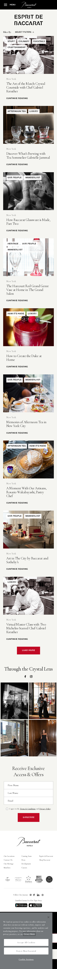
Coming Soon (27, 856)
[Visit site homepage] (28, 5)
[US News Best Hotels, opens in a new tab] (39, 879)
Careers (24, 868)
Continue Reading (17, 98)
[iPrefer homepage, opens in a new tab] (18, 879)
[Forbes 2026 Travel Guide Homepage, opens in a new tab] (28, 879)
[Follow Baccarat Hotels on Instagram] (31, 895)
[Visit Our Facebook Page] (25, 676)
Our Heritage (8, 864)
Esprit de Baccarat (46, 856)
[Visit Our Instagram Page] (31, 676)
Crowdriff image (14, 701)
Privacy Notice (29, 934)
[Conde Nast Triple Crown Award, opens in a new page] (49, 879)
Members (7, 868)
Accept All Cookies (26, 942)
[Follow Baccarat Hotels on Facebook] (34, 895)
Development (26, 864)
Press (23, 860)
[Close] (48, 917)
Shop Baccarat (44, 860)
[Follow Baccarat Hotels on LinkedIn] (38, 895)
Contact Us (8, 860)
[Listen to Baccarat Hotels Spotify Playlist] (43, 895)
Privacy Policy (45, 809)
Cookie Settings (26, 959)
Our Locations (9, 856)
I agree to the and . (30, 809)
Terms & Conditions (28, 809)
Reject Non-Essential (26, 951)
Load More (28, 650)
